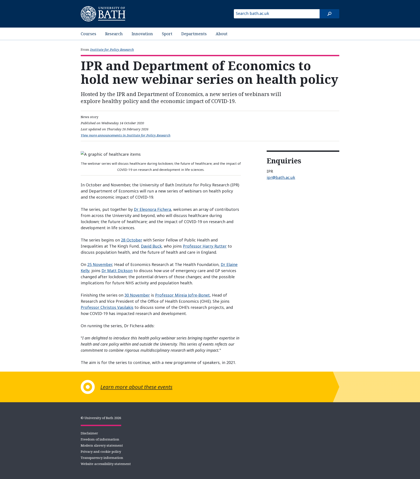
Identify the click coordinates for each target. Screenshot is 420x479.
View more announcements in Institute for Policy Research (125, 135)
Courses (88, 33)
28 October (131, 240)
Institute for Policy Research (112, 49)
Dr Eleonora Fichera (152, 209)
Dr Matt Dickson (117, 270)
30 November (137, 295)
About (222, 33)
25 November (99, 264)
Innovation (142, 33)
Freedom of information (100, 439)
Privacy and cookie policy (101, 451)
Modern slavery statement (102, 445)
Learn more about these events (136, 386)
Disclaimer (89, 433)
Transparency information (102, 457)
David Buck (151, 246)
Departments (194, 33)
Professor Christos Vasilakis (107, 307)
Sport (167, 33)
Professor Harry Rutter (205, 246)
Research (114, 33)
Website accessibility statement (106, 464)
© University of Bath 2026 (101, 418)
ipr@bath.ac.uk (281, 177)
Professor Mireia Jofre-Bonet (182, 295)
